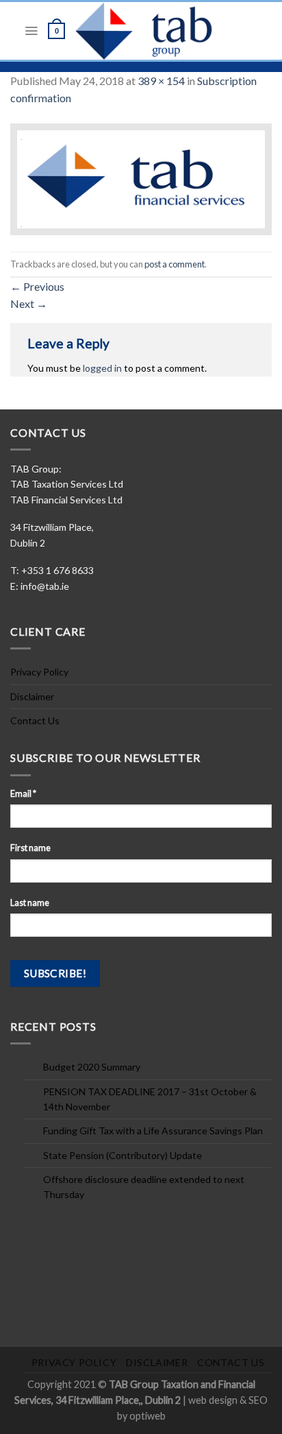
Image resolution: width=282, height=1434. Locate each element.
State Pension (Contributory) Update (122, 1155)
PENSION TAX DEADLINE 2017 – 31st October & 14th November (150, 1099)
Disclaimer (32, 696)
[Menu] (31, 31)
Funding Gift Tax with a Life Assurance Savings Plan (153, 1130)
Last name (29, 903)
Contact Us (35, 720)
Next (28, 303)
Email (23, 794)
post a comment (174, 264)
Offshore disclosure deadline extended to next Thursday (143, 1186)
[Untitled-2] (141, 177)
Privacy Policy (39, 672)
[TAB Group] (159, 31)
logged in (102, 368)
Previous (37, 286)
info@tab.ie (45, 586)
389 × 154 (161, 80)
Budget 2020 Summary (91, 1067)
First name (30, 848)
